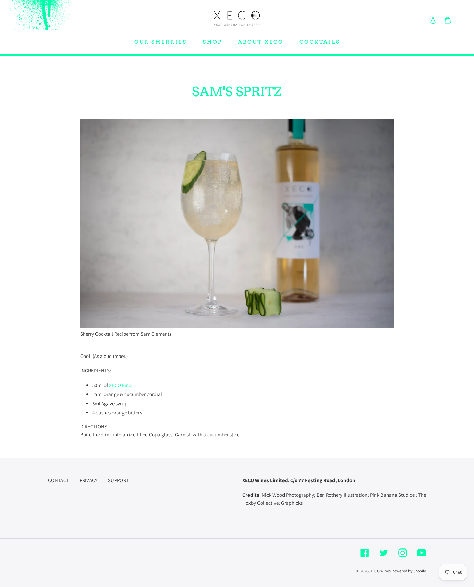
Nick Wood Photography (288, 495)
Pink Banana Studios (392, 495)
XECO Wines (380, 570)
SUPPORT (118, 480)
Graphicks (292, 503)
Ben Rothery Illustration (341, 495)
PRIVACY (88, 480)
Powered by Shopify (409, 570)
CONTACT (58, 480)
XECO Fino (120, 385)
